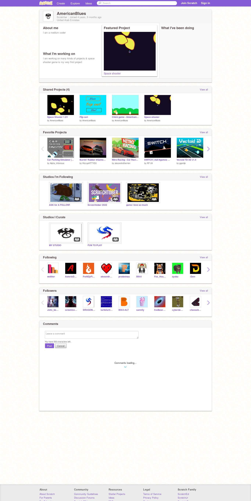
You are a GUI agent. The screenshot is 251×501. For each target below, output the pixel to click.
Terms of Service (152, 494)
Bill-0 (139, 276)
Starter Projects (117, 494)
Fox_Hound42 (160, 276)
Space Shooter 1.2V (57, 117)
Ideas (88, 3)
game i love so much (137, 204)
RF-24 (150, 163)
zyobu (175, 276)
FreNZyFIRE (89, 276)
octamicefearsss (71, 309)
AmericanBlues (56, 120)
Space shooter (112, 73)
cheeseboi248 (196, 309)
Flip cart (84, 117)
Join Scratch (189, 3)
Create (61, 3)
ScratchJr (183, 497)
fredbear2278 (160, 309)
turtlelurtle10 (107, 309)
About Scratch (47, 494)
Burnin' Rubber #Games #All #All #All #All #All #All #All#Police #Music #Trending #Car (93, 159)
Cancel (60, 346)
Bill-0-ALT (124, 309)
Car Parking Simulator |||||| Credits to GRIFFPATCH (60, 159)
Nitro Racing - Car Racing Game (125, 159)
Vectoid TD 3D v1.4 (186, 159)
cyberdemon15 (178, 309)
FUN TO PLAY (95, 245)
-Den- (193, 276)
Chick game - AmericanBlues (125, 117)
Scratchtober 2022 (97, 204)
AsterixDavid (71, 276)
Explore (75, 3)
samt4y (140, 309)
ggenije (182, 163)
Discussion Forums (84, 497)
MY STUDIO (55, 245)
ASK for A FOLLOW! (59, 204)
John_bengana (53, 309)
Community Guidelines (86, 494)
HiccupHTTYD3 (89, 163)
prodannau (124, 276)
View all (204, 89)
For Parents (46, 497)
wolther (51, 276)
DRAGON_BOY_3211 (89, 309)
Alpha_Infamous (57, 163)
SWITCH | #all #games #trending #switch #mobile (157, 159)
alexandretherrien (122, 163)
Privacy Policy (151, 497)
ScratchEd (183, 494)
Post (49, 346)
